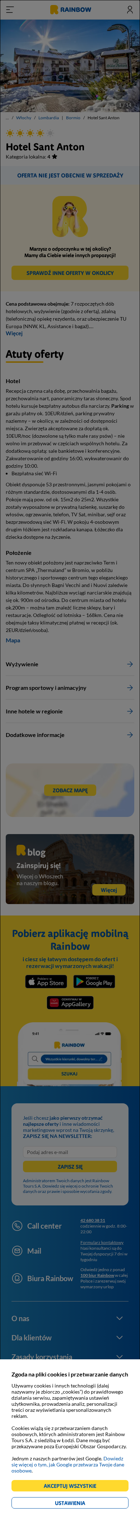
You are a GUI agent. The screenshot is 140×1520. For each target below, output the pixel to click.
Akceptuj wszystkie (73, 1487)
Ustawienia (82, 1504)
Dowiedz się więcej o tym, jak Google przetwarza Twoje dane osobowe (67, 1464)
